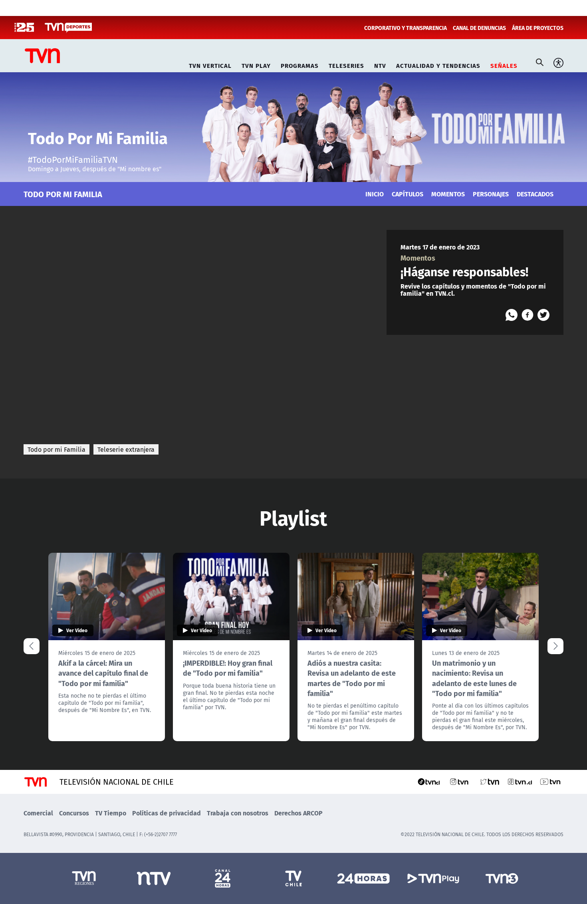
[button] (555, 646)
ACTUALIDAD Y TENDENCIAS (438, 64)
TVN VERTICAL (210, 64)
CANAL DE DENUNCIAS (479, 27)
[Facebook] (527, 315)
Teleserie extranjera (126, 449)
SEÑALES (504, 64)
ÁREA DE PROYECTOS (537, 27)
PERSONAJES (491, 194)
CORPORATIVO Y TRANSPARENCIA (405, 27)
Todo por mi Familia (56, 449)
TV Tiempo (110, 813)
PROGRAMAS (300, 64)
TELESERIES (346, 64)
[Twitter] (543, 315)
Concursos (74, 813)
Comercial (38, 813)
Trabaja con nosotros (237, 813)
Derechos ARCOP (298, 813)
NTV (380, 64)
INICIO (374, 194)
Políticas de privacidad (166, 813)
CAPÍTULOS (407, 194)
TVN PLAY (256, 64)
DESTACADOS (535, 194)
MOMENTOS (448, 194)
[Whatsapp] (512, 315)
